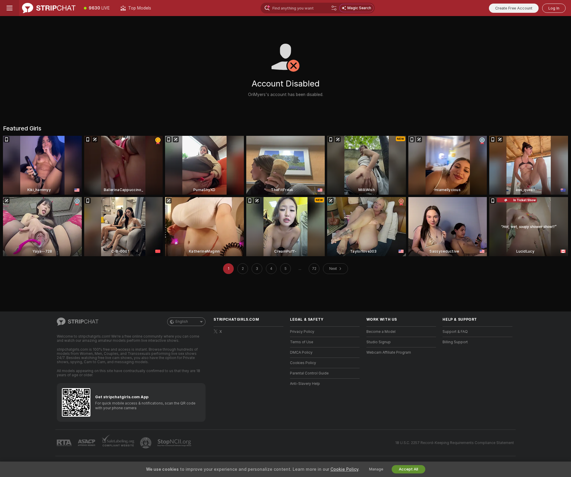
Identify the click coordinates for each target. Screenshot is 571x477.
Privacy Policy (302, 332)
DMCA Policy (301, 352)
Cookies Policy (303, 363)
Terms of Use (301, 342)
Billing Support (455, 342)
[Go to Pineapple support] (146, 442)
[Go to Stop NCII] (174, 442)
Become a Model (381, 332)
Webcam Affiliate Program (388, 352)
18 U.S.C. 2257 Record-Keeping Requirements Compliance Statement (454, 443)
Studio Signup (378, 342)
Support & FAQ (455, 332)
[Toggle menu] (9, 8)
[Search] (334, 8)
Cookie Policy (344, 469)
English (181, 321)
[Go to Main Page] (49, 8)
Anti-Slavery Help (305, 384)
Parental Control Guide (309, 373)
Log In (553, 8)
